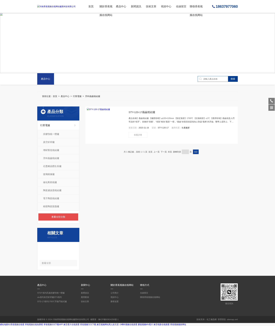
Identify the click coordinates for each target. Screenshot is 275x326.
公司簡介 (115, 293)
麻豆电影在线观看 (162, 324)
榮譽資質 (115, 301)
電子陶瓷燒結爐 (51, 198)
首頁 (91, 6)
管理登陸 (222, 319)
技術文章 (151, 6)
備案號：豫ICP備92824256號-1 (104, 319)
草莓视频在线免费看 (34, 324)
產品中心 (121, 6)
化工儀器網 (212, 319)
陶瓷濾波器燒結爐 (52, 190)
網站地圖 (4, 324)
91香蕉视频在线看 (16, 324)
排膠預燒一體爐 (51, 134)
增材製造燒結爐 (51, 150)
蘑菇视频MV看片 (145, 324)
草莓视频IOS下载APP (53, 324)
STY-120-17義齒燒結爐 (142, 112)
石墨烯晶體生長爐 (52, 166)
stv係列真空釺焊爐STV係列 (49, 297)
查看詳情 (138, 135)
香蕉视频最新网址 (178, 324)
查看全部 (46, 263)
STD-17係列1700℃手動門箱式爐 (52, 301)
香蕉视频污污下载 (88, 324)
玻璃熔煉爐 (49, 174)
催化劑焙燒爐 (50, 182)
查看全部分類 (58, 217)
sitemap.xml (232, 319)
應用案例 (85, 297)
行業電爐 (77, 96)
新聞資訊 (136, 6)
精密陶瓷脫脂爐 (51, 206)
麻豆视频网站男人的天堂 (108, 324)
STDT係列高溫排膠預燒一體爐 (51, 293)
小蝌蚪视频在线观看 (128, 324)
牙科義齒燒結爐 (92, 96)
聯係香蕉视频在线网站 (196, 9)
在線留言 (181, 6)
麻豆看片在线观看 (71, 324)
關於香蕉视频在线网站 (106, 9)
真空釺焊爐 (49, 142)
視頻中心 (166, 6)
